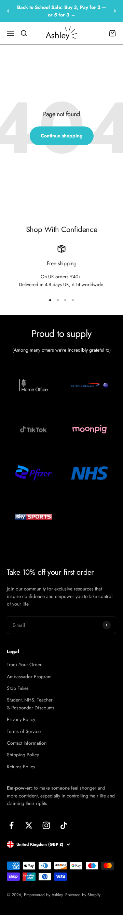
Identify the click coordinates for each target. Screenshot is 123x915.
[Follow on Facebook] (11, 825)
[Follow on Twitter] (28, 825)
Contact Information (26, 743)
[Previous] (8, 11)
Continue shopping (62, 135)
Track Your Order (24, 664)
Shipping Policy (23, 754)
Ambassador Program (29, 676)
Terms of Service (24, 731)
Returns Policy (21, 766)
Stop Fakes (18, 688)
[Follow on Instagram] (46, 825)
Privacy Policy (21, 719)
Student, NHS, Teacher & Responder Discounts (30, 703)
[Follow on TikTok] (63, 825)
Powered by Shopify (82, 895)
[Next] (115, 11)
